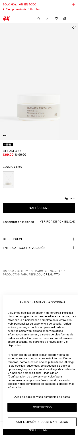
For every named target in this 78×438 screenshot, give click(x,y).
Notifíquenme (39, 207)
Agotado (69, 198)
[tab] (4, 135)
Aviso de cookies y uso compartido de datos (42, 396)
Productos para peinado (22, 274)
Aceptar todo (42, 407)
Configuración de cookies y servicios (42, 421)
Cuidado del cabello (47, 271)
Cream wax (52, 274)
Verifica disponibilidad (57, 221)
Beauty (22, 271)
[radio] (8, 179)
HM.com (8, 271)
